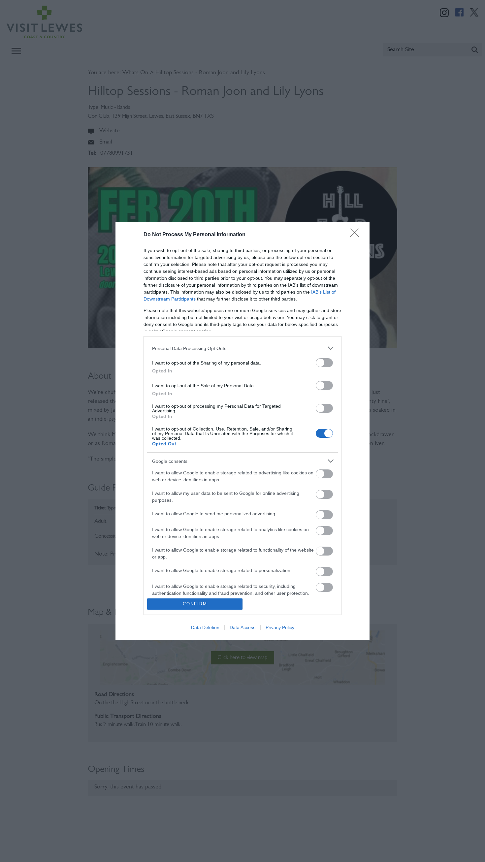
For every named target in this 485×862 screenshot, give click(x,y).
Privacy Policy (280, 627)
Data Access (242, 627)
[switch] (324, 362)
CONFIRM (195, 603)
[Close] (356, 235)
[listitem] (242, 348)
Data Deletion (205, 627)
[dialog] (242, 431)
